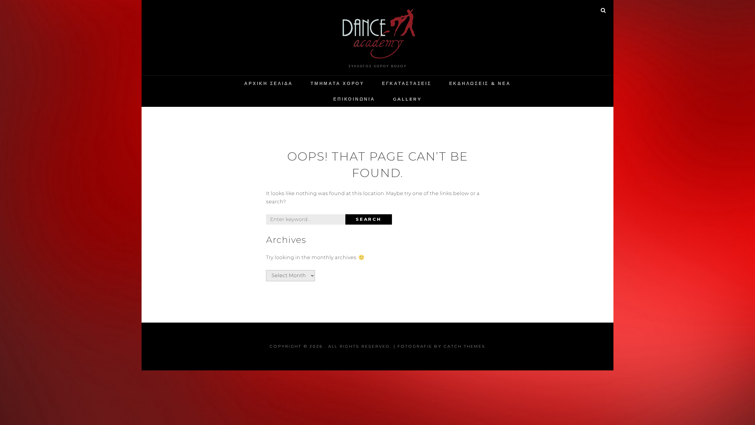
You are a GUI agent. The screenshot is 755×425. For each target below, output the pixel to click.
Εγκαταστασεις (406, 83)
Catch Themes (464, 346)
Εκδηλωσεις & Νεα (480, 83)
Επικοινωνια (354, 99)
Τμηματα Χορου (337, 83)
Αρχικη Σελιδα (268, 83)
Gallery (407, 99)
